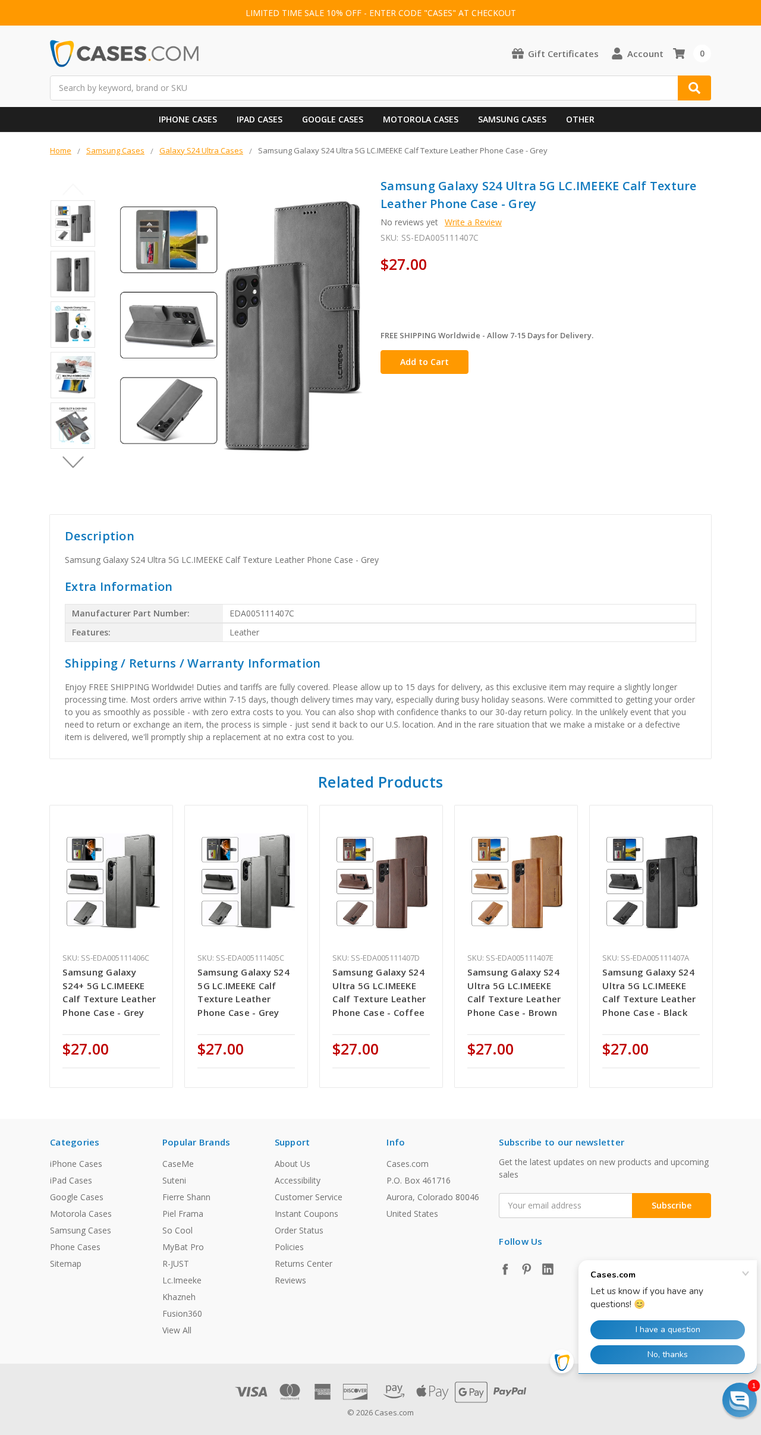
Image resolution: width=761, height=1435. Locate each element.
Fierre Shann (186, 1197)
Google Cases (332, 119)
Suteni (174, 1180)
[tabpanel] (111, 946)
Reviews (290, 1280)
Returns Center (303, 1263)
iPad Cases (259, 119)
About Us (292, 1163)
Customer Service (308, 1197)
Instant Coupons (306, 1213)
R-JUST (175, 1263)
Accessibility (297, 1180)
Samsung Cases (512, 119)
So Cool (177, 1230)
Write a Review (473, 222)
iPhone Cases (188, 119)
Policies (289, 1247)
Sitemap (65, 1263)
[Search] (694, 87)
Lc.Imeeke (182, 1280)
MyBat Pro (183, 1247)
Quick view (111, 881)
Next (73, 462)
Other (580, 119)
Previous (73, 190)
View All (176, 1330)
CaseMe (178, 1163)
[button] (739, 1400)
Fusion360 (182, 1313)
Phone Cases (75, 1247)
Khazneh (179, 1296)
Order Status (299, 1230)
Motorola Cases (420, 119)
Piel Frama (182, 1213)
